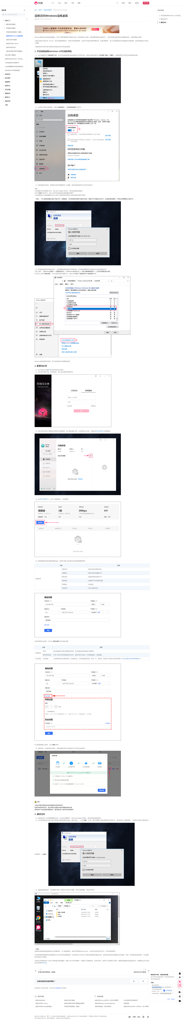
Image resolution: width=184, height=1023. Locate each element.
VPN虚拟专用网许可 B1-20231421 (98, 1016)
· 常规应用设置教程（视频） (71, 1006)
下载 (50, 370)
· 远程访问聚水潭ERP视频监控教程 (73, 1003)
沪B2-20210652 (83, 1016)
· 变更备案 (126, 1003)
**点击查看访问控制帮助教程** (131, 658)
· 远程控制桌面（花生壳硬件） (103, 1006)
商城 (123, 3)
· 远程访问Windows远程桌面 (43, 1006)
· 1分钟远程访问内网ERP (130, 1000)
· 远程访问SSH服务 (69, 1000)
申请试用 (44, 963)
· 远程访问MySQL (40, 1000)
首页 (36, 10)
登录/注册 (146, 3)
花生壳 (40, 10)
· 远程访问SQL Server (41, 1003)
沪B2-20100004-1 (65, 1018)
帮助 (129, 3)
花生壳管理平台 (100, 431)
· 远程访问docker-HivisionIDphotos (104, 1003)
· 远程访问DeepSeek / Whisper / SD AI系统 (136, 1006)
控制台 (137, 3)
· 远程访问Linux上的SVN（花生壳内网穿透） (107, 1000)
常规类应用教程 (48, 10)
